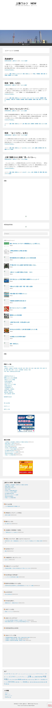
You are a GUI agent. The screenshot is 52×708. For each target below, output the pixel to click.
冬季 (14, 679)
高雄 (30, 369)
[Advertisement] (26, 18)
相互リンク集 (7, 409)
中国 (44, 676)
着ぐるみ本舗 (7, 403)
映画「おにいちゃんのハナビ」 (17, 108)
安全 (29, 679)
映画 (24, 73)
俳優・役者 (43, 73)
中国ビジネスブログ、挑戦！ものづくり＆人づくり (17, 539)
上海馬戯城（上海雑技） (9, 389)
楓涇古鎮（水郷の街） (9, 392)
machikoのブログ (9, 549)
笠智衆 (34, 99)
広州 (24, 368)
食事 (6, 684)
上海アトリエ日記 (9, 609)
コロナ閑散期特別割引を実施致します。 (13, 506)
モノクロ (37, 97)
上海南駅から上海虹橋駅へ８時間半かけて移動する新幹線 (16, 442)
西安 (10, 369)
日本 (9, 682)
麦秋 (40, 99)
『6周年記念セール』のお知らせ (11, 532)
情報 (42, 679)
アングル (24, 97)
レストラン (21, 676)
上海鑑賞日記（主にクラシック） (13, 557)
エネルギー (24, 172)
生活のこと (27, 73)
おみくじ (7, 559)
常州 (41, 368)
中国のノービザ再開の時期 (10, 454)
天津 (30, 368)
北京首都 (15, 368)
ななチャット (7, 406)
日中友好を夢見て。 (10, 601)
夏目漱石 (8, 99)
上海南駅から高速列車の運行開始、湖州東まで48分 (15, 640)
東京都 (26, 99)
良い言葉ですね (8, 523)
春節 (16, 682)
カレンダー (15, 673)
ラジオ (17, 676)
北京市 (16, 679)
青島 (12, 369)
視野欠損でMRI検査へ (9, 453)
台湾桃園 (21, 369)
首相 (8, 684)
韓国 (41, 172)
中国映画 (38, 73)
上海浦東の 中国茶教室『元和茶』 (13, 530)
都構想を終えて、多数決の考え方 (11, 602)
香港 (43, 172)
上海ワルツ (15, 60)
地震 (22, 679)
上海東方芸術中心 (8, 385)
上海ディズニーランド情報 (10, 384)
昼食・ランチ (20, 682)
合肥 (7, 369)
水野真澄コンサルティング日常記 (13, 513)
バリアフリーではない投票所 (10, 449)
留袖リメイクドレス (9, 611)
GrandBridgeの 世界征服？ (11, 575)
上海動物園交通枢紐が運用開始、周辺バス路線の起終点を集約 (17, 637)
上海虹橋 (11, 368)
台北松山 (26, 369)
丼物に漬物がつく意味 (9, 443)
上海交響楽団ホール (8, 387)
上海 (23, 123)
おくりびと (24, 147)
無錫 (35, 368)
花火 (40, 123)
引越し (33, 679)
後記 (6, 551)
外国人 (26, 679)
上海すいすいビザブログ (11, 618)
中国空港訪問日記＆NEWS (11, 628)
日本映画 (18, 99)
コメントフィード (8, 695)
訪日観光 (42, 682)
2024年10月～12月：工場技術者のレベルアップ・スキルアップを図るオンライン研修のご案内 (23, 540)
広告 (31, 679)
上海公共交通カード (8, 382)
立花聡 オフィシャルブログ (12, 566)
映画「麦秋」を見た (13, 83)
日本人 (13, 682)
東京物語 (22, 99)
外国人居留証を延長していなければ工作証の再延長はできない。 (18, 621)
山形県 (36, 147)
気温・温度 (29, 682)
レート (26, 676)
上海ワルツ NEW (26, 3)
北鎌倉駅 (41, 97)
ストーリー (32, 97)
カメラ (28, 97)
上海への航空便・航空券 (9, 393)
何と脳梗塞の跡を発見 (9, 450)
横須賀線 (30, 99)
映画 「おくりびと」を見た (16, 133)
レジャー (29, 147)
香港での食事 (7, 515)
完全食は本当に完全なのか (10, 444)
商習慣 (19, 679)
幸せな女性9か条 (8, 594)
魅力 (46, 172)
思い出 (29, 123)
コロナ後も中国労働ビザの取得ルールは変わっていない (16, 620)
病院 (34, 682)
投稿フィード (7, 694)
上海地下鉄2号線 (38, 676)
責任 (45, 682)
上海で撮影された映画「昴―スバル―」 (21, 157)
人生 (33, 147)
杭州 (44, 368)
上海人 (32, 676)
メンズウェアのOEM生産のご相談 (11, 577)
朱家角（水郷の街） (8, 390)
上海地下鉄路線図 (8, 381)
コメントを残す (24, 60)
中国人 (34, 73)
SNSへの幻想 (7, 446)
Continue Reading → (10, 70)
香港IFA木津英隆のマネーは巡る (13, 583)
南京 (32, 368)
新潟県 (32, 123)
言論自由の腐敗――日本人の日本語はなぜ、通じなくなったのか (18, 568)
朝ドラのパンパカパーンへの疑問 (11, 452)
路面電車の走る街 (8, 396)
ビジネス (12, 676)
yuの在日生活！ (9, 592)
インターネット (8, 673)
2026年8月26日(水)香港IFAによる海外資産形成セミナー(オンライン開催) (19, 585)
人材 (10, 679)
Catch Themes (31, 705)
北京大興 (20, 368)
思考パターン (38, 679)
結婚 (37, 99)
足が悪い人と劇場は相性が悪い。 (11, 447)
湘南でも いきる (9, 521)
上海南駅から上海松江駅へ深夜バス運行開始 (14, 638)
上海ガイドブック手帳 (10, 635)
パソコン (7, 676)
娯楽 (10, 73)
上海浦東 (6, 368)
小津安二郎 (13, 99)
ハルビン (16, 369)
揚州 (38, 368)
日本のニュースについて (17, 73)
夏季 (24, 679)
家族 (26, 123)
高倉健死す (9, 58)
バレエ (29, 172)
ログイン (7, 692)
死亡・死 (44, 147)
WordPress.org (8, 697)
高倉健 (9, 75)
